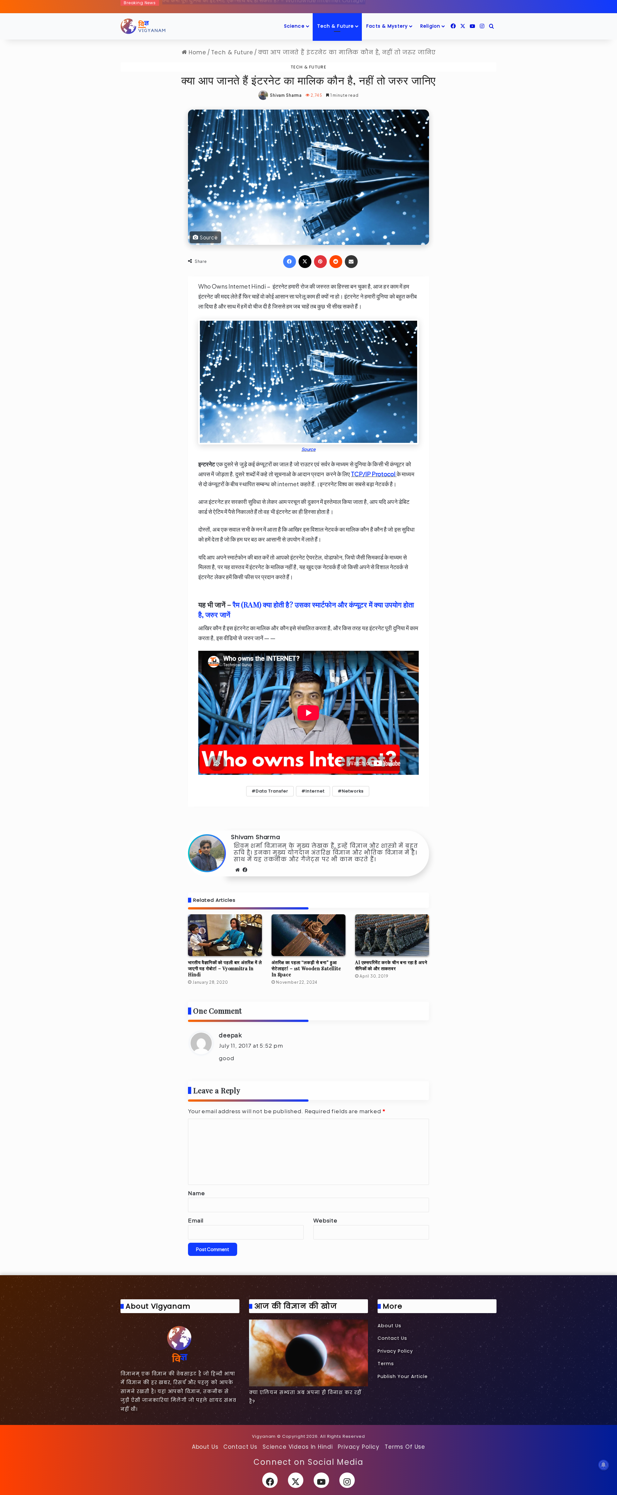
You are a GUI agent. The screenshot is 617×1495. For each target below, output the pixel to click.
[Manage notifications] (603, 1465)
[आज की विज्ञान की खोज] (308, 1353)
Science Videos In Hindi (298, 1447)
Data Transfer (272, 791)
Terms (386, 1363)
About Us (389, 1325)
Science (294, 26)
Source (308, 449)
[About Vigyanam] (180, 1344)
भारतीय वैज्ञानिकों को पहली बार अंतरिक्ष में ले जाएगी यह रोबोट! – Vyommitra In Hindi (225, 968)
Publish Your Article (403, 1376)
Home (196, 52)
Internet (315, 791)
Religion (430, 26)
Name (196, 1192)
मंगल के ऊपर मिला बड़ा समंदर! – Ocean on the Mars (222, 5)
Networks (353, 791)
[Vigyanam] (143, 26)
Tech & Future (335, 26)
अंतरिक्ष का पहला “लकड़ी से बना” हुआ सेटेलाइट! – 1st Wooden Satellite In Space (306, 968)
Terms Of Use (405, 1447)
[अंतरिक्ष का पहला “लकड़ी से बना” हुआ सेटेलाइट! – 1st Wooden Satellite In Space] (308, 935)
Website (325, 1220)
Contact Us (392, 1338)
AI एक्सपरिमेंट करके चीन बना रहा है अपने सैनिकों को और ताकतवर (391, 965)
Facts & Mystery (387, 26)
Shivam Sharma (286, 95)
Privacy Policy (395, 1351)
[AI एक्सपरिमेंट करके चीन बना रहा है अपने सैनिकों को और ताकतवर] (392, 935)
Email (195, 1220)
